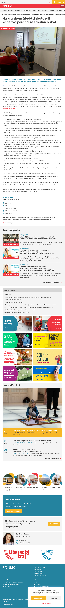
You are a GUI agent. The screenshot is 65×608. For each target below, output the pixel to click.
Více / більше (40, 379)
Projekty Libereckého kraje (11, 584)
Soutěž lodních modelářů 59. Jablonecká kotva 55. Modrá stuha (27, 450)
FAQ (35, 580)
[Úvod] (7, 6)
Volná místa (6, 586)
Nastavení (53, 598)
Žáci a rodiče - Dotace (49, 259)
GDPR (35, 582)
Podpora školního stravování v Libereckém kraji (20, 310)
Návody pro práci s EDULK (42, 586)
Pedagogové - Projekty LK (11, 219)
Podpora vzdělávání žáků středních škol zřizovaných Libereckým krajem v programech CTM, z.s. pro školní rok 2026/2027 (37, 268)
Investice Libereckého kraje (13, 300)
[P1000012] (32, 51)
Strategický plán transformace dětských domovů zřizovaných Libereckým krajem (30, 305)
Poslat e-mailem (10, 208)
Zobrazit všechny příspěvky (51, 282)
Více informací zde (43, 363)
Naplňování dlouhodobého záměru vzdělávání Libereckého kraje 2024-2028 (29, 307)
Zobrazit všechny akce (52, 458)
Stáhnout (8, 203)
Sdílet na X (8, 213)
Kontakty (51, 10)
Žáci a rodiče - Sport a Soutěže (41, 244)
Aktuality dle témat (40, 576)
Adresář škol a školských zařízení (13, 582)
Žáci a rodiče (18, 10)
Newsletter (37, 584)
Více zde (6, 327)
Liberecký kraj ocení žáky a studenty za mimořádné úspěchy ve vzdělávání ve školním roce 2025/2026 (38, 238)
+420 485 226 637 (24, 543)
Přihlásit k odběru (13, 511)
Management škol (8, 10)
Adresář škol (36, 10)
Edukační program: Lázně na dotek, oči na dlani (32, 440)
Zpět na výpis (9, 223)
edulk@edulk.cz (23, 540)
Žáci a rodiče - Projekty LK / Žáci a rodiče (40, 260)
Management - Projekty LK (15, 217)
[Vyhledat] (50, 2)
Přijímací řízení (38, 574)
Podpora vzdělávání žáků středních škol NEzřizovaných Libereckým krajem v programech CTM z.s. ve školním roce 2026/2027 (37, 252)
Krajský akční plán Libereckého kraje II (17, 312)
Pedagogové (27, 10)
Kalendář (44, 10)
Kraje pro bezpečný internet (14, 302)
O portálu (5, 580)
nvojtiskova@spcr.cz (9, 109)
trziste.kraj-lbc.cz (8, 362)
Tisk (6, 206)
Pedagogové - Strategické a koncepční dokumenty (35, 219)
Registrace (54, 524)
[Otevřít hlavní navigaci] (62, 6)
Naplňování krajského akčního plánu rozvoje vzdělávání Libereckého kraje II (28, 297)
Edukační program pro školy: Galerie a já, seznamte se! (35, 430)
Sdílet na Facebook (11, 211)
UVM (11, 605)
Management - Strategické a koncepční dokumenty (40, 217)
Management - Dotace (27, 257)
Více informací (45, 603)
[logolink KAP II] (7, 86)
